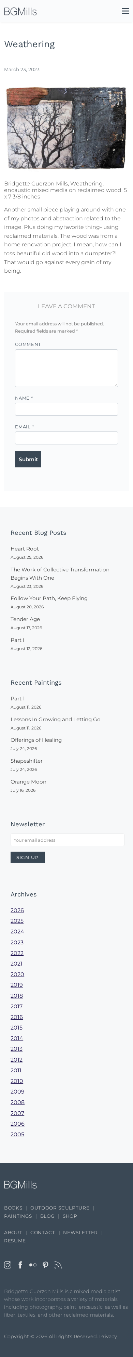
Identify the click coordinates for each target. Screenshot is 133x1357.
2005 (17, 1134)
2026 (17, 910)
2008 (18, 1102)
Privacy (108, 1336)
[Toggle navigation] (122, 12)
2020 (17, 974)
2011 (16, 1070)
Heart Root (25, 548)
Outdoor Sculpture (59, 1208)
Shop (70, 1216)
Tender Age (25, 619)
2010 (17, 1081)
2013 (17, 1049)
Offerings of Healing (36, 740)
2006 (18, 1124)
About (13, 1232)
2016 (17, 1017)
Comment (28, 344)
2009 (18, 1091)
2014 (17, 1038)
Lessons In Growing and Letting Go (56, 719)
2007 (17, 1113)
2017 (17, 1006)
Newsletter (80, 1232)
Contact (42, 1232)
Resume (15, 1240)
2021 (17, 963)
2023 (17, 942)
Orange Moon (28, 781)
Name (24, 398)
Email (24, 426)
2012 (17, 1060)
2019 (17, 985)
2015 (17, 1027)
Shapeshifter (27, 761)
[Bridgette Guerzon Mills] (20, 11)
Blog (47, 1216)
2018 (17, 996)
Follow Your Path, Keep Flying (49, 598)
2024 (17, 931)
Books (13, 1208)
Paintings (18, 1216)
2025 (17, 921)
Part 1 (18, 698)
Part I (18, 640)
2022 (17, 953)
